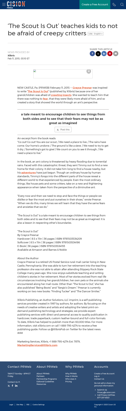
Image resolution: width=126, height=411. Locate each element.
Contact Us (13, 382)
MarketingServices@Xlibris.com (37, 345)
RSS (27, 405)
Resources (41, 384)
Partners (40, 376)
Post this (64, 129)
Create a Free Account (104, 373)
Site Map (19, 405)
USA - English (95, 34)
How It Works (71, 376)
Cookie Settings (39, 405)
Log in (97, 376)
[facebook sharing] (92, 54)
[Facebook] (12, 385)
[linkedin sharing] (104, 54)
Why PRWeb (71, 373)
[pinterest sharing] (109, 54)
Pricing (68, 381)
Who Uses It (70, 379)
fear (45, 98)
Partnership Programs (47, 379)
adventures (28, 172)
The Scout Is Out (38, 91)
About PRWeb (43, 373)
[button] (122, 4)
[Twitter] (9, 385)
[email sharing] (115, 54)
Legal (11, 405)
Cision (110, 405)
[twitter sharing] (98, 54)
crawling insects (61, 95)
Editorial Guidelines (45, 381)
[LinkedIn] (16, 385)
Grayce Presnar (82, 87)
